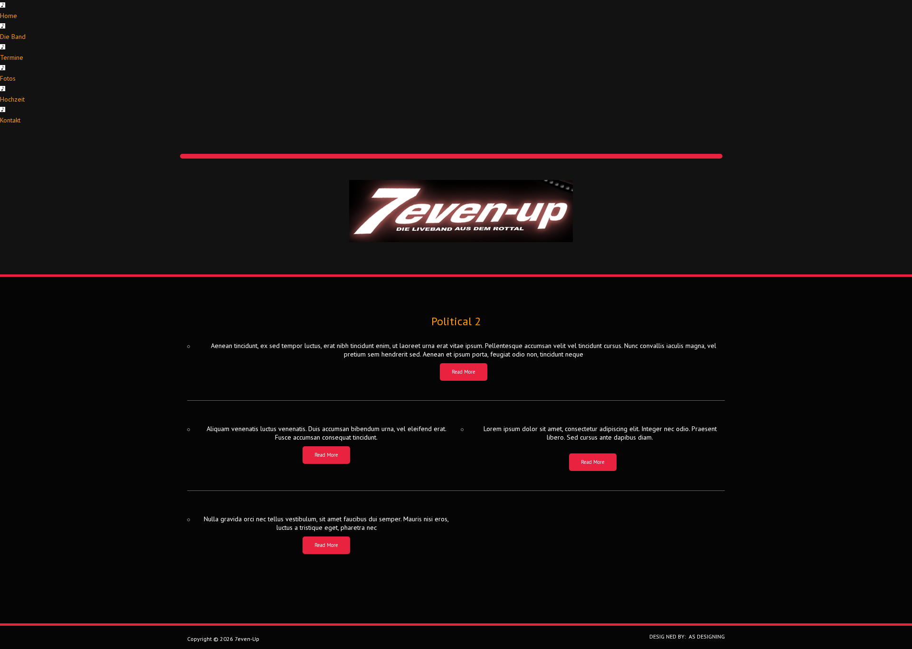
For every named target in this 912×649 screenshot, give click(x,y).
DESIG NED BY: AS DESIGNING (684, 636)
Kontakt (10, 120)
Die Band (13, 36)
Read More (463, 371)
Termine (11, 57)
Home (8, 15)
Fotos (8, 78)
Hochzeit (12, 99)
